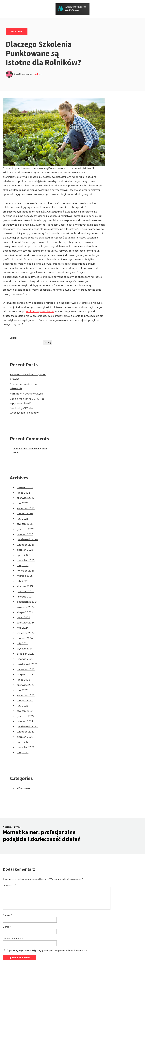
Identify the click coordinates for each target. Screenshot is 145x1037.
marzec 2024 (25, 638)
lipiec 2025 (23, 555)
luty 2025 (22, 581)
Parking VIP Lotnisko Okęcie (26, 393)
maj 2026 (22, 503)
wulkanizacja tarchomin (40, 311)
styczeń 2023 (25, 710)
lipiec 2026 (23, 492)
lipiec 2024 (23, 617)
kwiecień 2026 (26, 508)
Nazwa (7, 914)
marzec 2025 (25, 575)
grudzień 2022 (25, 716)
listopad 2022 (25, 721)
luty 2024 (22, 643)
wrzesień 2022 (26, 731)
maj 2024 (22, 627)
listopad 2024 (25, 596)
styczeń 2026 (25, 523)
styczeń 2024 (25, 648)
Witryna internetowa (13, 938)
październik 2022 (27, 726)
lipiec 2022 (23, 742)
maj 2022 (22, 752)
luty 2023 (22, 705)
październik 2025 (27, 539)
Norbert (37, 74)
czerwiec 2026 (26, 497)
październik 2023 (27, 664)
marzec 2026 (25, 513)
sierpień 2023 (25, 674)
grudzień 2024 (25, 591)
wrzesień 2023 (26, 669)
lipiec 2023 (23, 679)
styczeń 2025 (25, 586)
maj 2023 (22, 690)
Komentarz (9, 885)
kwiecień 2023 (26, 695)
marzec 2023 (25, 700)
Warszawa (16, 31)
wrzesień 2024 (26, 607)
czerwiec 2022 (26, 747)
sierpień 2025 (25, 549)
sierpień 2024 (25, 612)
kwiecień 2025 (26, 570)
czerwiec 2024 (26, 622)
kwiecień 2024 (26, 633)
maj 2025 (22, 565)
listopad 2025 (25, 534)
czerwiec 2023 (26, 685)
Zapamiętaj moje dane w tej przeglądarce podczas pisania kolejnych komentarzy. (48, 950)
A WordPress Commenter (26, 448)
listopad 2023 (25, 659)
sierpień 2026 (25, 487)
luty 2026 (22, 518)
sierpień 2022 (25, 736)
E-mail (7, 926)
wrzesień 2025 (26, 544)
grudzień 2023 (25, 653)
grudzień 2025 (25, 529)
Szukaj (13, 337)
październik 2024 (27, 601)
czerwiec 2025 (26, 560)
